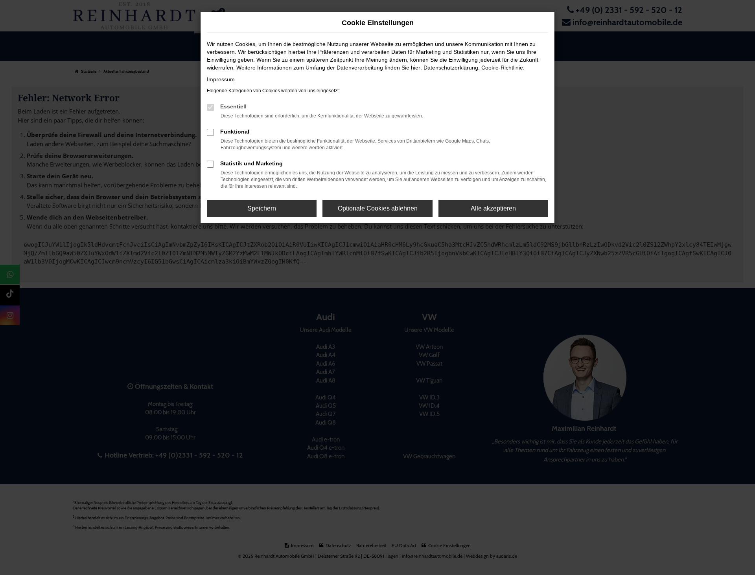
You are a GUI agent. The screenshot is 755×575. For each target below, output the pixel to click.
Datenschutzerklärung (451, 67)
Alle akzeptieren (493, 208)
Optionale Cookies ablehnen (378, 208)
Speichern (261, 208)
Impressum (221, 79)
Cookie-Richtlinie (502, 67)
